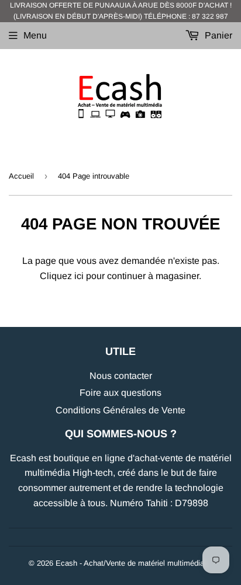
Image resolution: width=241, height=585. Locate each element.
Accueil (21, 176)
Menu (35, 35)
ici (79, 276)
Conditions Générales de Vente (120, 410)
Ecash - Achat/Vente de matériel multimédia (130, 563)
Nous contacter (120, 376)
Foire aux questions (120, 393)
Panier (217, 35)
